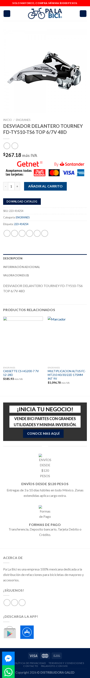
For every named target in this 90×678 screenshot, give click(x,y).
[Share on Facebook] (14, 233)
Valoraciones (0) (16, 275)
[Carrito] (83, 13)
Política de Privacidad (29, 663)
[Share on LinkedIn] (44, 233)
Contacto (30, 666)
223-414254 (21, 224)
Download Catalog (21, 201)
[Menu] (7, 13)
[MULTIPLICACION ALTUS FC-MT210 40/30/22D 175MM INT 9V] (67, 340)
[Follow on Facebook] (7, 602)
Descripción (12, 258)
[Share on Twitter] (22, 233)
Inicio (7, 120)
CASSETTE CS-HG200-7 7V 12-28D (21, 373)
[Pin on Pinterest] (37, 233)
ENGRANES (23, 120)
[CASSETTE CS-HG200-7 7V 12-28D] (23, 340)
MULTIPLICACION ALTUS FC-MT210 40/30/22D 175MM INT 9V (67, 374)
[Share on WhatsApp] (7, 233)
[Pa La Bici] (45, 14)
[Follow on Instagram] (14, 602)
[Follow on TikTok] (22, 602)
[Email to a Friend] (29, 233)
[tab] (45, 258)
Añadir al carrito (45, 186)
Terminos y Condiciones (66, 663)
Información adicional (21, 267)
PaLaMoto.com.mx (54, 666)
